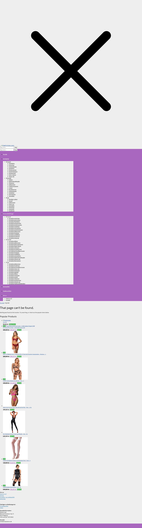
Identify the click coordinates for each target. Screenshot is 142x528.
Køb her (19, 330)
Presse (2, 495)
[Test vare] (7, 320)
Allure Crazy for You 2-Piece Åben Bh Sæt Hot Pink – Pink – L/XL (17, 407)
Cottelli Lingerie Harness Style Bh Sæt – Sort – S (13, 380)
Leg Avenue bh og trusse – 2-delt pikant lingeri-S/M (14, 327)
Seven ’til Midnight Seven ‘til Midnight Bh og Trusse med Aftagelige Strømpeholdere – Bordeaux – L (24, 354)
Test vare (5, 322)
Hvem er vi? (3, 494)
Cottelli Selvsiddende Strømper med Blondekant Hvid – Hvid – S (16, 460)
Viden (1, 508)
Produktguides (4, 506)
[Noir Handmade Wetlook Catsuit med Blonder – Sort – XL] (14, 432)
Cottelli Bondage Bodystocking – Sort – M (12, 487)
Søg (16, 147)
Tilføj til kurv (12, 324)
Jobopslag (2, 499)
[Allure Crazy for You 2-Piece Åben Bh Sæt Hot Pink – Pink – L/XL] (14, 406)
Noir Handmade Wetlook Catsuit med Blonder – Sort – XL (15, 434)
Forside (2, 303)
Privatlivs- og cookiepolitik (7, 497)
